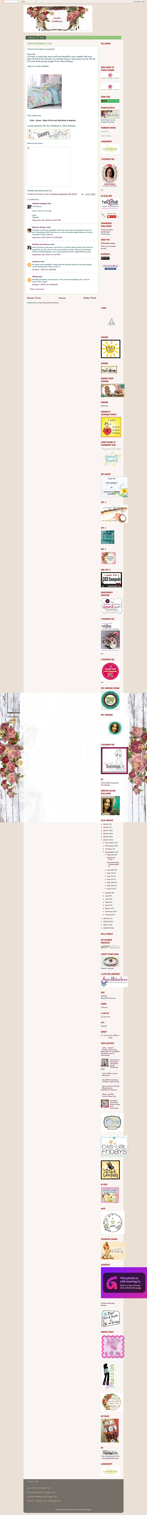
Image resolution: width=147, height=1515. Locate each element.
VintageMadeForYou (110, 1458)
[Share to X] (90, 194)
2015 (106, 837)
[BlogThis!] (88, 194)
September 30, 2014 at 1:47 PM (46, 254)
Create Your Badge (106, 136)
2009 (106, 928)
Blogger (88, 1509)
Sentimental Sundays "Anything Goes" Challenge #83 (110, 1064)
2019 (106, 824)
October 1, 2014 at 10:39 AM (45, 284)
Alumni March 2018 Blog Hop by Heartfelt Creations (110, 1088)
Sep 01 (110, 889)
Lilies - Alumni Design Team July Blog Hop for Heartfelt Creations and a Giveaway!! (110, 1051)
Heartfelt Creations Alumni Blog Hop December (115, 1104)
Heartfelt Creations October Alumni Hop (110, 1080)
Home (42, 38)
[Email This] (86, 194)
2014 (106, 840)
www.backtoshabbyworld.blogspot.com (41, 1496)
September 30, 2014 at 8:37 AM (46, 220)
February (109, 911)
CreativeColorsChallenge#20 (113, 864)
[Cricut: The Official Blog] (110, 1037)
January (108, 914)
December (109, 843)
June (107, 899)
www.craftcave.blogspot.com (38, 1488)
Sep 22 (110, 870)
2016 (106, 833)
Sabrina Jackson (39, 227)
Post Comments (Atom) (49, 303)
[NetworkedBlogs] (110, 266)
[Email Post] (82, 194)
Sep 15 (110, 876)
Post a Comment (37, 289)
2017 (106, 830)
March (108, 908)
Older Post (89, 298)
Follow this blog (110, 268)
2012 (106, 921)
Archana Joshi (104, 131)
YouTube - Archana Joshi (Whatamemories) (44, 1501)
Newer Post (34, 298)
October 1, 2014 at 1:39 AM (44, 269)
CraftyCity (32, 38)
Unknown (36, 261)
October (108, 849)
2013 (106, 918)
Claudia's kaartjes (39, 203)
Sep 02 (110, 885)
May (107, 902)
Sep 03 (110, 882)
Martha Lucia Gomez (41, 244)
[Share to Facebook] (92, 194)
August (108, 893)
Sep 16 (110, 873)
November (109, 846)
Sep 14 (110, 879)
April (107, 905)
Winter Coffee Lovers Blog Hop (109, 1095)
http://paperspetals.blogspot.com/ (41, 1492)
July (107, 896)
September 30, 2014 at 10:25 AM (47, 237)
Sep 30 (110, 855)
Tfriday (35, 276)
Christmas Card (111, 858)
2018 (106, 827)
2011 (105, 925)
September (110, 852)
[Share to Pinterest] (94, 194)
